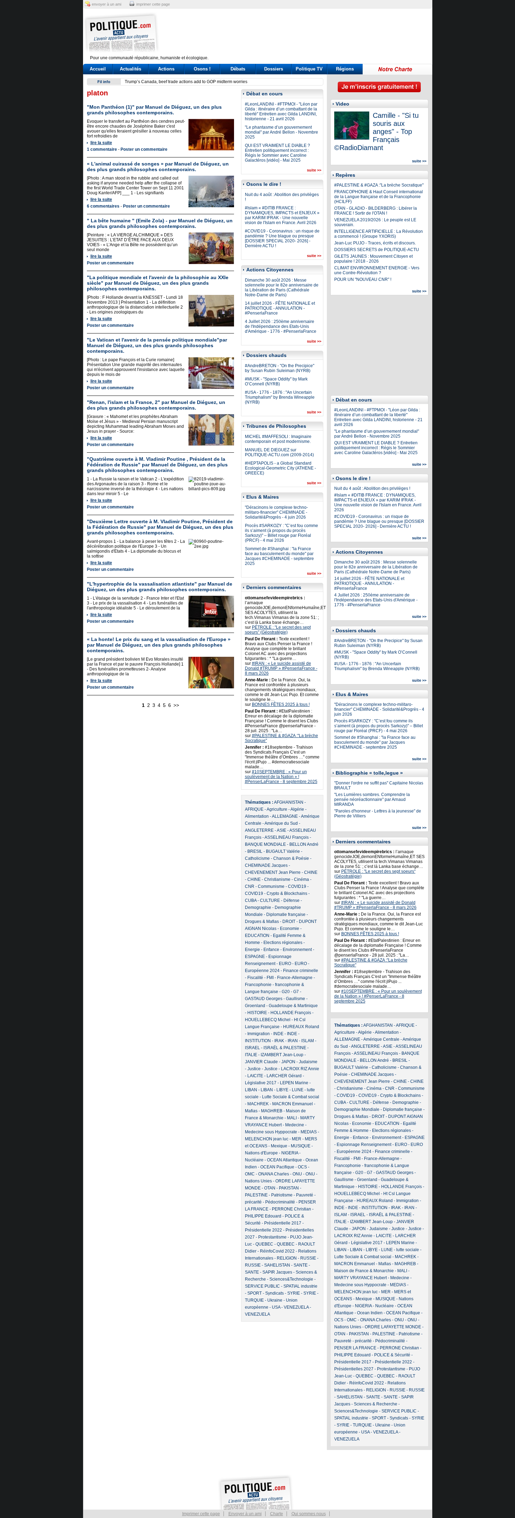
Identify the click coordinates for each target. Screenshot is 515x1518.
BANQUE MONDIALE (265, 844)
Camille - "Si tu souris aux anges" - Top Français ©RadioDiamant (376, 131)
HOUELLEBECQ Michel (267, 1019)
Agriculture (277, 809)
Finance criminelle (300, 970)
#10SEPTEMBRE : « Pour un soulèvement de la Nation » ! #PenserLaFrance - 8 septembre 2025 (281, 776)
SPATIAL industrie (300, 1286)
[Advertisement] (301, 33)
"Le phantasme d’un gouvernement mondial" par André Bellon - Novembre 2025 (281, 132)
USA (276, 1307)
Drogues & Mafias (262, 921)
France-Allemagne (295, 977)
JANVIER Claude (261, 1061)
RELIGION (287, 1258)
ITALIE (251, 1054)
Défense (291, 900)
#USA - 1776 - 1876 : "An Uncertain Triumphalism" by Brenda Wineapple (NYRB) (280, 397)
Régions (345, 69)
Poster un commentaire (144, 149)
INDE (278, 1033)
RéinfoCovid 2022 (277, 1251)
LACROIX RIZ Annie (300, 1068)
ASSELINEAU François (287, 837)
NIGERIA (289, 1153)
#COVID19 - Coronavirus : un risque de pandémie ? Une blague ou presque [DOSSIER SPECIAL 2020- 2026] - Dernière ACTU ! (282, 238)
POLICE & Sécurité (392, 1354)
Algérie (297, 809)
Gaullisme (295, 998)
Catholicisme (257, 858)
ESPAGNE (255, 956)
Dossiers (273, 69)
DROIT (288, 921)
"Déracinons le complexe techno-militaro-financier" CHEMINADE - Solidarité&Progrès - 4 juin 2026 (276, 512)
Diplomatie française (285, 914)
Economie (289, 928)
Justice (254, 1068)
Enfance (271, 949)
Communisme (271, 886)
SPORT (254, 1293)
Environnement (297, 949)
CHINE (310, 872)
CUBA (250, 900)
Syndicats (274, 1293)
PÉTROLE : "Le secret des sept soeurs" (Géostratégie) (278, 630)
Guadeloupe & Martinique (293, 1005)
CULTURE (270, 900)
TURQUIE (254, 1300)
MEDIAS (309, 1131)
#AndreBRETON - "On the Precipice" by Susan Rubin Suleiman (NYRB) (279, 368)
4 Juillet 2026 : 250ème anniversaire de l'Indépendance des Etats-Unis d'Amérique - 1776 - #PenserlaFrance (280, 326)
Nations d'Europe (261, 1153)
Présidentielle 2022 (263, 1230)
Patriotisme (282, 1195)
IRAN (293, 1040)
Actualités (130, 69)
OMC (250, 1174)
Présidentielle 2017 (282, 1223)
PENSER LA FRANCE (355, 1347)
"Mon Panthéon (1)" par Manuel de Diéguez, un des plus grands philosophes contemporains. (154, 109)
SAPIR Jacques (277, 1272)
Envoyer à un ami (245, 1513)
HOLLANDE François (290, 1012)
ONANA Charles (273, 1174)
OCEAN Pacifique (277, 1167)
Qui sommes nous (308, 1513)
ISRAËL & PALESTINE (284, 1047)
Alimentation (257, 816)
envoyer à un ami (106, 4)
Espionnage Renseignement (364, 1144)
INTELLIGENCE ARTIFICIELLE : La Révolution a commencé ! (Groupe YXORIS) (378, 234)
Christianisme (277, 879)
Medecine (294, 1124)
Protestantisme (272, 1237)
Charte (276, 1513)
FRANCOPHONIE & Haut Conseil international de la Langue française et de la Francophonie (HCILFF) (378, 196)
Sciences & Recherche (375, 1404)
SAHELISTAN (277, 1265)
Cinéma (301, 879)
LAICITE (255, 1075)
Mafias (251, 1110)
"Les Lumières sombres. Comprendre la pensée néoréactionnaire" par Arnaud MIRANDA (372, 799)
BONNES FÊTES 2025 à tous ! (281, 704)
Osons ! (202, 69)
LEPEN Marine (294, 1082)
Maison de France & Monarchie (364, 1270)
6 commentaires (103, 206)
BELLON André (303, 844)
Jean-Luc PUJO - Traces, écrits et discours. (375, 243)
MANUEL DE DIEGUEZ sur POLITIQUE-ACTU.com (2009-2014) (279, 452)
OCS (302, 1167)
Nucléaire (254, 1160)
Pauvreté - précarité (353, 1340)
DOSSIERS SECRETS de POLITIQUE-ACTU (376, 249)
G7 (296, 991)
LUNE (297, 1089)
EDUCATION (257, 935)
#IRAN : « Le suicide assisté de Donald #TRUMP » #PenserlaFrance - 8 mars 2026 (281, 668)
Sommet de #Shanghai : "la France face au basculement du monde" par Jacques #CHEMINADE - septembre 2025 (279, 556)
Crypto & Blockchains (287, 893)
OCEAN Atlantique (284, 1160)
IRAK (279, 1040)
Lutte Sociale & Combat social (290, 1096)
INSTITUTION (258, 1040)
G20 (286, 991)
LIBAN (251, 1089)
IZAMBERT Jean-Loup (282, 1054)
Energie (252, 949)
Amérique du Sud (281, 823)
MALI (292, 1117)
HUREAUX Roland (301, 1026)
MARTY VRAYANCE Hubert (360, 1277)
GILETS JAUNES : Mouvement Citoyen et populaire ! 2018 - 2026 (373, 259)
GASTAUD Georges (263, 998)
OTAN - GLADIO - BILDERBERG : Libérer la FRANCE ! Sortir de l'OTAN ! (375, 211)
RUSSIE (308, 1258)
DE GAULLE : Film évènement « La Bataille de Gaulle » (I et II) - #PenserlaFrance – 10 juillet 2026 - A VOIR (226, 81)
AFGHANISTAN (288, 802)
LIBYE (282, 1089)
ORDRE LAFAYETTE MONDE (393, 1326)
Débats (238, 69)
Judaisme (308, 1061)
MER (296, 1138)
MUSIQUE (300, 1145)
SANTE (301, 1265)
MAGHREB (271, 1110)
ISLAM (307, 1040)
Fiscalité (255, 977)
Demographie (258, 907)
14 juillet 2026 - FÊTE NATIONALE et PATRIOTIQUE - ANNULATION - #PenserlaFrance (280, 308)
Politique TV (309, 69)
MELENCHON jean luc (266, 1138)
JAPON (288, 1061)
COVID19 (297, 886)
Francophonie (258, 984)
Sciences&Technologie (291, 1279)
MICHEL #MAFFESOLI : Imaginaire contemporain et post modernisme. (278, 439)
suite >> (314, 170)
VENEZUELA (296, 1307)
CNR (249, 886)
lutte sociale (407, 1249)
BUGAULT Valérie (283, 851)
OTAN (269, 1188)
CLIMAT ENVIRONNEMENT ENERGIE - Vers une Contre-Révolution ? (376, 270)
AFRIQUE (254, 809)
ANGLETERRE (259, 830)
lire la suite (101, 142)
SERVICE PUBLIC (262, 1286)
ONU (297, 1174)
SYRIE (293, 1293)
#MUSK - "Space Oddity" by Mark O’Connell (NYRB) (276, 381)
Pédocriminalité (280, 1202)
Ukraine (274, 1300)
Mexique (279, 1145)
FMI (270, 977)
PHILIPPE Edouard (263, 1216)
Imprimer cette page (201, 1513)
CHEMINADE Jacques (266, 865)
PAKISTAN (289, 1188)
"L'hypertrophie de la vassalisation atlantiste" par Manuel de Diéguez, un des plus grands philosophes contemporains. (159, 586)
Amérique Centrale (381, 1039)
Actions (166, 69)
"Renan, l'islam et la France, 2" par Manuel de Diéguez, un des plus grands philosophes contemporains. (156, 405)
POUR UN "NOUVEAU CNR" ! (362, 279)
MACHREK (258, 1103)
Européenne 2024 (262, 970)
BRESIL (254, 851)
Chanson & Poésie (291, 858)
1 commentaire (102, 149)
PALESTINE (256, 1195)
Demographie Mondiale (356, 1109)
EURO (285, 963)
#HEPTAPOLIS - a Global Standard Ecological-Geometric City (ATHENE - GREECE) (280, 468)
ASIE (281, 830)
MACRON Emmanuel (292, 1103)
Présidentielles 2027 (353, 1369)
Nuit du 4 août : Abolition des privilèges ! (372, 488)
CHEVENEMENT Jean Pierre (273, 872)
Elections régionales (282, 942)
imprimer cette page (153, 4)
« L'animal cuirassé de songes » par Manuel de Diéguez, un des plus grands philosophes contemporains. (158, 166)
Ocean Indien (370, 1312)
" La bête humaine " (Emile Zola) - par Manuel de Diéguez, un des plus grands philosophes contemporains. (160, 223)
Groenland (255, 1005)
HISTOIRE (257, 1012)
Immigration (258, 1033)
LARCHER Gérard (284, 1075)
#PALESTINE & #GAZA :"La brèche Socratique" (379, 185)
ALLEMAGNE (285, 816)
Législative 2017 (260, 1082)
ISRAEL (252, 1047)
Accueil (98, 69)
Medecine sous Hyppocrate (271, 1131)
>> (176, 705)
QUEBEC (264, 1244)
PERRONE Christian (291, 1209)
